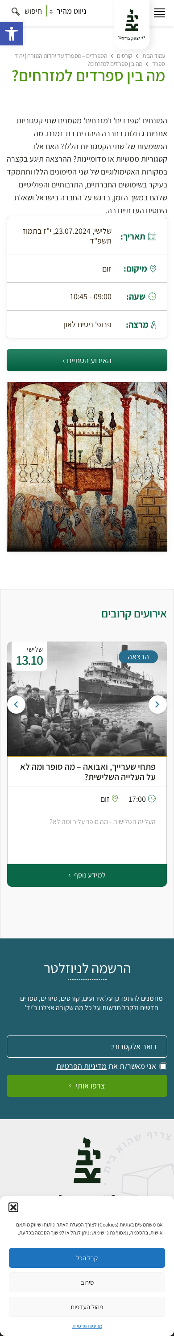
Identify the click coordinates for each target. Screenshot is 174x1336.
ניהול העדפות (87, 1307)
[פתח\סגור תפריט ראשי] (159, 13)
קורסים (124, 56)
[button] (11, 33)
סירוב (87, 1282)
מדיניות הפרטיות (81, 1066)
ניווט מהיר (71, 11)
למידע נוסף (89, 875)
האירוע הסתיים (89, 360)
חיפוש (32, 11)
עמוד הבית (153, 56)
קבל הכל (87, 1258)
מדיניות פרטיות (87, 1326)
